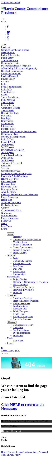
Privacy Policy (8, 79)
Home (4, 452)
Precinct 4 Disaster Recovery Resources (19, 194)
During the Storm (9, 189)
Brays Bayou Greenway (12, 150)
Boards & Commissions (12, 71)
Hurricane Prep (8, 184)
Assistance (33, 452)
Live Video (6, 226)
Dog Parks (6, 115)
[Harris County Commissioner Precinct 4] (26, 12)
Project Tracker (8, 129)
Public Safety (7, 58)
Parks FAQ (6, 89)
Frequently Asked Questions (14, 176)
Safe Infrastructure (9, 60)
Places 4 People (8, 142)
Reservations (7, 121)
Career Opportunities (11, 73)
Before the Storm (9, 186)
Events (4, 228)
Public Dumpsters (9, 197)
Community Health (10, 63)
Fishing (4, 94)
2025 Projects (7, 152)
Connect (11, 322)
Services (12, 295)
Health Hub (6, 200)
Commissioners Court (11, 210)
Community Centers (10, 108)
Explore (11, 255)
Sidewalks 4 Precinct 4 (11, 155)
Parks (3, 84)
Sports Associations (10, 97)
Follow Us (6, 221)
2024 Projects (7, 144)
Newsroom (6, 213)
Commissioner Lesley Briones (15, 50)
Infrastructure (7, 126)
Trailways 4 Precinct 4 (11, 163)
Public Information (10, 218)
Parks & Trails (7, 139)
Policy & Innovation (10, 55)
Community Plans (9, 134)
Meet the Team (8, 52)
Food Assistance (8, 181)
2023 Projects (7, 147)
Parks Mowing (8, 100)
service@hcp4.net (12, 431)
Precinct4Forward (9, 76)
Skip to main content (10, 2)
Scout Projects (7, 92)
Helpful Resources (9, 179)
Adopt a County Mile (11, 202)
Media (4, 223)
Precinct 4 (5, 47)
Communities (7, 123)
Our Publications (9, 215)
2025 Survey (7, 157)
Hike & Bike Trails (10, 113)
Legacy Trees (7, 105)
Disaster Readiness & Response (16, 65)
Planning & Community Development (19, 131)
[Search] (8, 39)
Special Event (7, 102)
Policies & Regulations (11, 86)
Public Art (6, 165)
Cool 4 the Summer (10, 205)
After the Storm (8, 192)
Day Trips (5, 118)
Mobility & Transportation (13, 136)
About (10, 234)
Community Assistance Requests (16, 173)
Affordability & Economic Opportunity (19, 68)
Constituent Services (10, 171)
